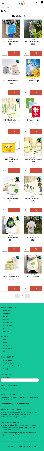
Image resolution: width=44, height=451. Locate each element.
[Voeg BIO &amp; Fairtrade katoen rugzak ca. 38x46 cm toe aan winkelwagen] (36, 249)
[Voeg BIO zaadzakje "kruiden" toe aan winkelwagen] (36, 131)
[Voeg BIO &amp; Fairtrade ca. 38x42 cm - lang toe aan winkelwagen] (36, 53)
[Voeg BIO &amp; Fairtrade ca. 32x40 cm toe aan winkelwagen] (36, 210)
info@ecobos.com (19, 417)
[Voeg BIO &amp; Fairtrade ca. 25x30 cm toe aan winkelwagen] (36, 170)
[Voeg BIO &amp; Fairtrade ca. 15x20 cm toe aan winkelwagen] (14, 131)
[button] (3, 3)
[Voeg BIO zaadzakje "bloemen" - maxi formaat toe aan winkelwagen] (14, 170)
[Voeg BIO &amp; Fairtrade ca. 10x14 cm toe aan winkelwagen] (14, 92)
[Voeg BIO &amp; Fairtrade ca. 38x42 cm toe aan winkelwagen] (14, 53)
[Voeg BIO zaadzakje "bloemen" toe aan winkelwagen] (36, 92)
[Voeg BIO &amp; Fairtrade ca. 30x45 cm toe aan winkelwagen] (14, 210)
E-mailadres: (5, 377)
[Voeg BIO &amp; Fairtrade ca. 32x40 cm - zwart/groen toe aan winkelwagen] (14, 249)
